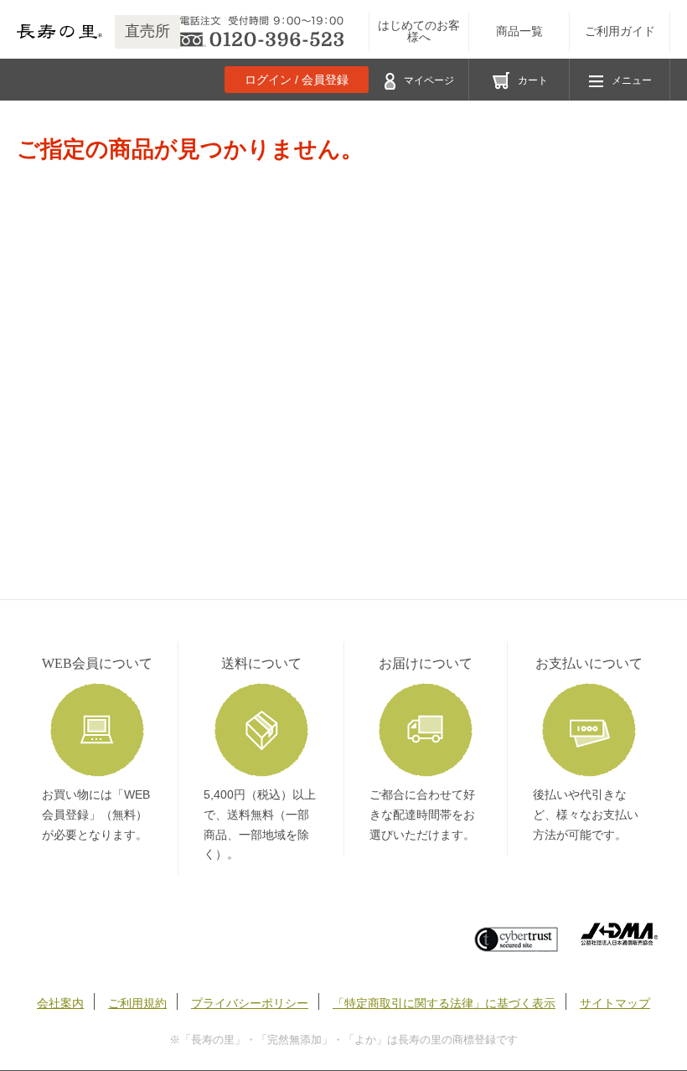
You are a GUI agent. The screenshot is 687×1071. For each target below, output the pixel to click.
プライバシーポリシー (249, 1003)
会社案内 (60, 1003)
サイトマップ (615, 1003)
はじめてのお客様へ (419, 31)
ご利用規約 (137, 1003)
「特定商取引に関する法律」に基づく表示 (444, 1003)
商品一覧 (519, 31)
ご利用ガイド (620, 31)
